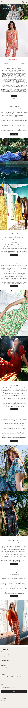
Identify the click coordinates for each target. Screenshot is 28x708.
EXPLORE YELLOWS (14, 255)
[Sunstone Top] (12, 38)
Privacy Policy (12, 687)
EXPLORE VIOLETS (14, 134)
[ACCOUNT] (23, 2)
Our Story (3, 651)
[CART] (26, 2)
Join (14, 691)
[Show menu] (2, 2)
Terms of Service (4, 700)
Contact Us (3, 669)
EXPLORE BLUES (14, 441)
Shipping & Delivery (4, 667)
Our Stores (3, 656)
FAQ (2, 663)
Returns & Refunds (4, 665)
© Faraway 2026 (3, 706)
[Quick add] (2, 55)
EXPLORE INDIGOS (14, 564)
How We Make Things (5, 654)
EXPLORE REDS (14, 408)
